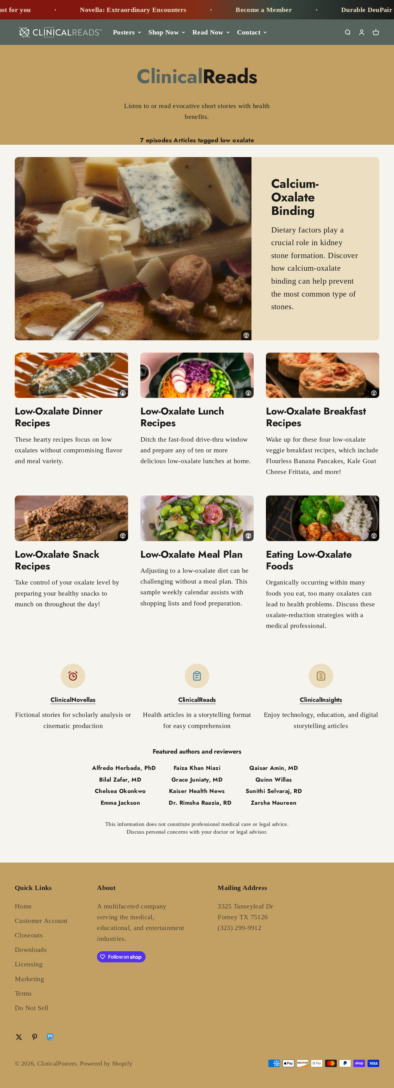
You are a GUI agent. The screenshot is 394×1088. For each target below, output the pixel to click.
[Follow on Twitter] (19, 1037)
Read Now (207, 32)
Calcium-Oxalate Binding (295, 197)
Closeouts (29, 935)
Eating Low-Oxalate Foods (309, 560)
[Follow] (50, 1038)
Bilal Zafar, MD (120, 779)
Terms (23, 993)
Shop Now (163, 32)
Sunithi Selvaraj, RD (274, 791)
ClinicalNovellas (72, 699)
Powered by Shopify (106, 1063)
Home (23, 906)
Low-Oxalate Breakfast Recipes (316, 417)
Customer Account (41, 920)
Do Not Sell (32, 1008)
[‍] (133, 248)
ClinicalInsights (321, 699)
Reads (197, 76)
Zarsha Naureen (273, 803)
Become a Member (241, 10)
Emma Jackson (120, 803)
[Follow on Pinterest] (34, 1037)
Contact (248, 32)
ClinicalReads (197, 699)
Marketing (29, 979)
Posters (124, 32)
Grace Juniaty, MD (197, 779)
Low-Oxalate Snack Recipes (57, 560)
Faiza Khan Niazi (197, 768)
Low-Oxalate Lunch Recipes (182, 417)
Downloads (31, 949)
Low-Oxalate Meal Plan (191, 554)
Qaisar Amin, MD (273, 768)
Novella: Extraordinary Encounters (110, 10)
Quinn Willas (273, 779)
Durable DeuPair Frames (356, 10)
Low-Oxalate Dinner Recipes (58, 417)
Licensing (28, 964)
